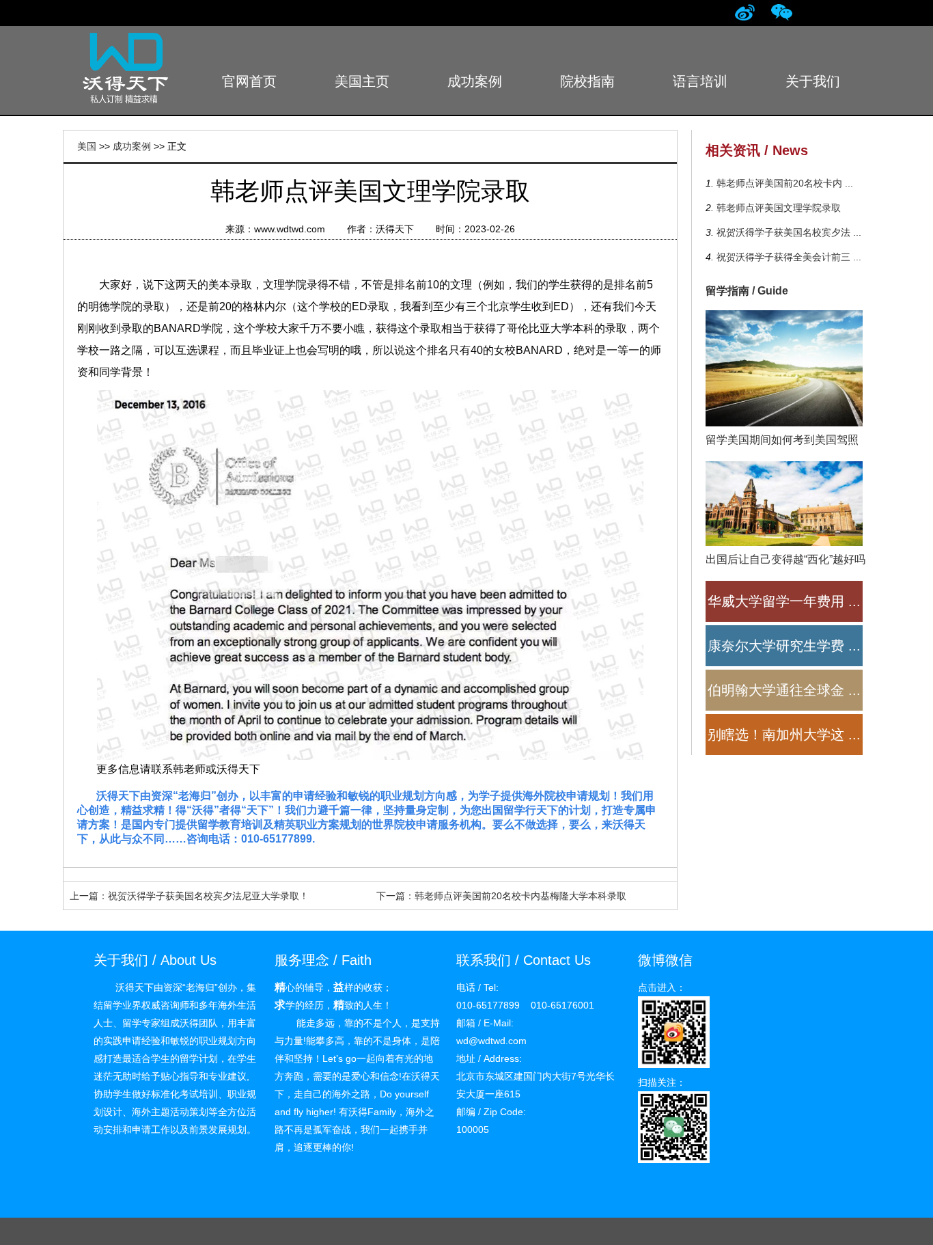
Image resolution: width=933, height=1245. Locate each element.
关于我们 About (812, 89)
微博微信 (665, 960)
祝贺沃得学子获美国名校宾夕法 (787, 232)
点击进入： (662, 987)
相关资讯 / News (757, 150)
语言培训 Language (700, 89)
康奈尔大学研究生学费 (784, 645)
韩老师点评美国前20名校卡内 (783, 183)
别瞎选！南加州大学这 (784, 734)
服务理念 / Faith (323, 960)
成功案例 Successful (474, 89)
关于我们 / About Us (155, 960)
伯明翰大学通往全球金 (784, 690)
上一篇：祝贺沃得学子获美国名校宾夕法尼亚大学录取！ (189, 895)
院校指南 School (587, 89)
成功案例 (132, 146)
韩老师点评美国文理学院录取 (777, 207)
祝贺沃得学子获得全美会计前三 (787, 256)
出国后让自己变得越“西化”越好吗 (785, 559)
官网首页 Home (249, 89)
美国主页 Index (362, 89)
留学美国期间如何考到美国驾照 (782, 440)
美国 (86, 146)
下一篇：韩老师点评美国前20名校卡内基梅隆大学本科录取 (501, 895)
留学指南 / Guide (747, 291)
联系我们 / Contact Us (523, 960)
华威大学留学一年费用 (784, 601)
